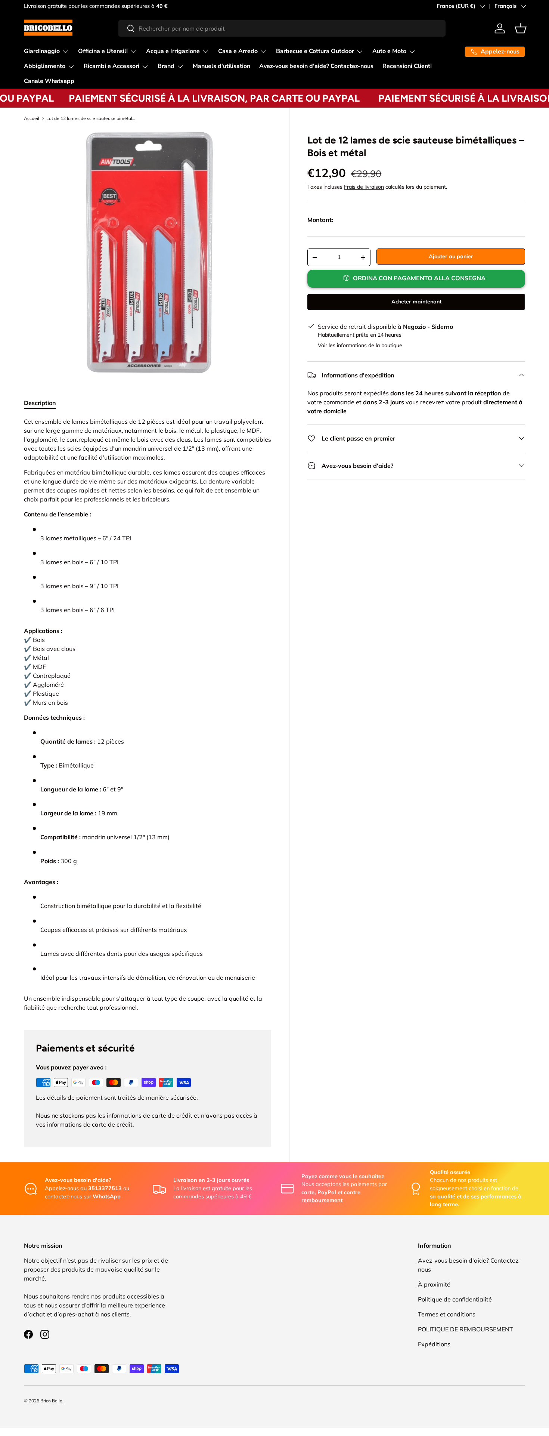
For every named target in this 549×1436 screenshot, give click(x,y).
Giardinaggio (42, 51)
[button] (520, 28)
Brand (166, 66)
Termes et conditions (446, 1314)
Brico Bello (51, 1400)
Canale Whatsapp (49, 81)
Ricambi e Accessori (111, 66)
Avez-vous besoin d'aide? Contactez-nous (316, 66)
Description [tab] (40, 403)
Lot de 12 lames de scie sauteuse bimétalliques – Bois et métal (91, 118)
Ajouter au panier (451, 256)
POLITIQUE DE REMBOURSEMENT (465, 1329)
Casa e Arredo (238, 51)
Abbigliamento (44, 66)
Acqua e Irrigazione (173, 51)
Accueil (31, 118)
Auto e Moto (389, 51)
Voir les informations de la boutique (360, 345)
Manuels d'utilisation (221, 66)
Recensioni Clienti (407, 66)
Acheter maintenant (416, 301)
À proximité (434, 1284)
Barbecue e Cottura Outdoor (315, 51)
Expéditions (434, 1344)
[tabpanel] (147, 714)
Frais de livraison (364, 186)
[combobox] (282, 28)
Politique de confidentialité (455, 1299)
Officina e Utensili (103, 51)
